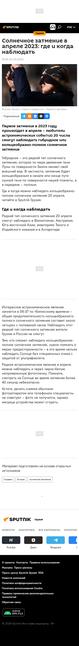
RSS (41, 572)
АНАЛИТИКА (27, 530)
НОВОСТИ (8, 530)
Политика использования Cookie (22, 588)
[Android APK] (14, 613)
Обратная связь (11, 602)
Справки (8, 479)
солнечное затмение (40, 479)
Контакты (22, 562)
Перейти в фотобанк (56, 109)
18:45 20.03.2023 (12, 59)
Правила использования (45, 562)
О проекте (8, 562)
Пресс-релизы (23, 567)
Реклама (7, 567)
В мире (21, 479)
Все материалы (49, 530)
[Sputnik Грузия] (11, 28)
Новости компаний (13, 578)
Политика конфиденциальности (21, 583)
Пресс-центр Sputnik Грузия (19, 572)
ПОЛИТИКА (71, 530)
